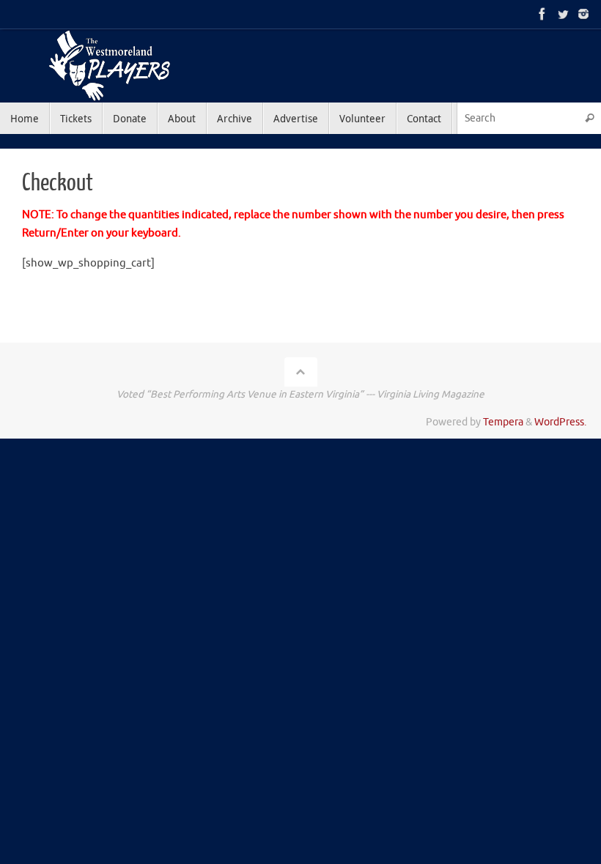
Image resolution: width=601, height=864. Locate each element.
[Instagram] (583, 14)
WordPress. (560, 422)
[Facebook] (542, 14)
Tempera (503, 422)
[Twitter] (563, 14)
